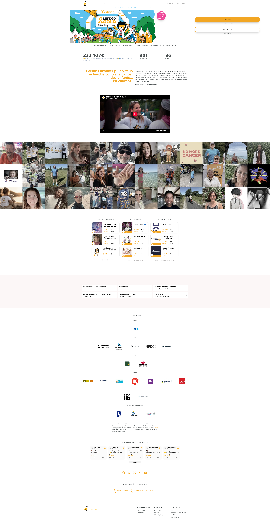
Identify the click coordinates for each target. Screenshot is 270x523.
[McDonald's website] (127, 364)
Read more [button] (94, 455)
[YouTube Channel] (145, 473)
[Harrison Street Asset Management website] (143, 396)
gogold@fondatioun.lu (144, 490)
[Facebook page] (124, 473)
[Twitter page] (134, 472)
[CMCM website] (135, 329)
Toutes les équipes (134, 260)
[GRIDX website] (151, 346)
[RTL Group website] (87, 381)
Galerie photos (175, 517)
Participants (143, 58)
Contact (156, 512)
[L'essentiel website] (119, 414)
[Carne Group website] (135, 346)
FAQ (172, 510)
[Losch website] (166, 346)
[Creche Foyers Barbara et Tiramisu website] (151, 414)
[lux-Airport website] (182, 381)
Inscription (173, 515)
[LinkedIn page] (129, 473)
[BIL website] (151, 381)
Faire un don (227, 29)
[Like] (92, 458)
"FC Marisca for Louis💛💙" (113, 58)
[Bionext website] (119, 346)
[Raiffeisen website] (166, 381)
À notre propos (158, 510)
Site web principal (159, 515)
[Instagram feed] (140, 473)
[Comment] (94, 458)
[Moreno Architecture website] (127, 396)
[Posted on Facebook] (105, 448)
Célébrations (140, 512)
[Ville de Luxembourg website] (135, 414)
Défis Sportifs (141, 510)
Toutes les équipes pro (163, 260)
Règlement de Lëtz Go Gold (178, 512)
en (178, 3)
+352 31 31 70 (123, 490)
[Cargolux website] (143, 364)
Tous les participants (105, 260)
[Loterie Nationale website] (119, 381)
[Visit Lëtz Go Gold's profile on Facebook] (92, 448)
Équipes (167, 58)
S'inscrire (227, 19)
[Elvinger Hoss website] (103, 346)
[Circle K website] (135, 381)
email (156, 427)
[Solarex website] (103, 381)
